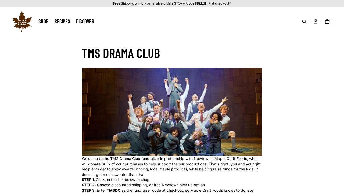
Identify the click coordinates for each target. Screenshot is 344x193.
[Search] (304, 21)
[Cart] (327, 21)
